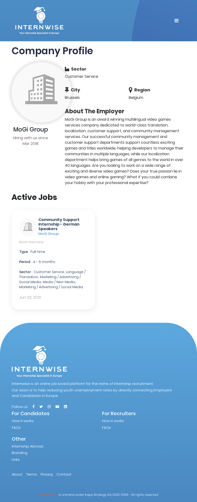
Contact (63, 474)
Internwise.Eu (48, 495)
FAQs (16, 427)
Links (16, 459)
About (17, 474)
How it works (23, 420)
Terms (31, 474)
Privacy (47, 474)
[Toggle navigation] (176, 20)
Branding (19, 452)
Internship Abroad (27, 446)
